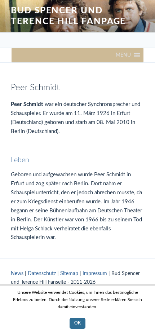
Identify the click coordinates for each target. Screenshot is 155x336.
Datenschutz (42, 273)
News (17, 273)
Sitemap (69, 273)
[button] (123, 55)
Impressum (95, 273)
